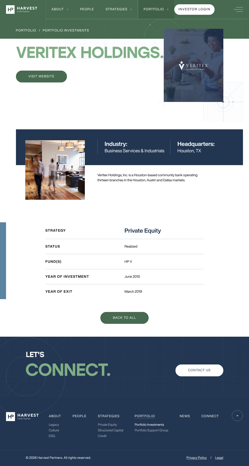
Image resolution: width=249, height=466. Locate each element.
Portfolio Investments (66, 30)
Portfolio (154, 9)
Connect (210, 416)
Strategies (116, 9)
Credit (102, 436)
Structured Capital (110, 430)
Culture (54, 430)
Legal (219, 457)
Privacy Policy (197, 457)
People (87, 9)
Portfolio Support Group (151, 430)
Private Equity (107, 424)
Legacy (54, 424)
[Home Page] (21, 9)
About (58, 9)
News (185, 416)
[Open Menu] (238, 9)
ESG (52, 436)
